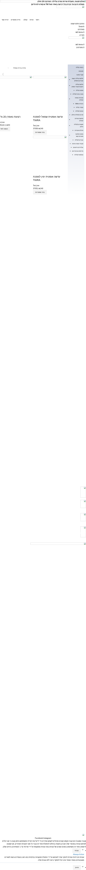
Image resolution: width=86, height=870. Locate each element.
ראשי (84, 750)
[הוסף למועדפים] (36, 112)
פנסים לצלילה (79, 111)
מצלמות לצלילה (78, 155)
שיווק (77, 867)
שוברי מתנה (79, 75)
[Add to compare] (48, 112)
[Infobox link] (44, 493)
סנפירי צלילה (79, 107)
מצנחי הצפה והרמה (77, 143)
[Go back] (81, 52)
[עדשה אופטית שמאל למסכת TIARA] (50, 93)
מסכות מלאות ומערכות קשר (79, 135)
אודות (84, 754)
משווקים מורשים (80, 784)
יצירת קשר (82, 758)
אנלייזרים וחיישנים (78, 147)
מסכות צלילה (79, 90)
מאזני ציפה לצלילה (78, 94)
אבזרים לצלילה (79, 140)
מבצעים (81, 71)
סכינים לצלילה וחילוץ (77, 115)
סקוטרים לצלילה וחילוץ (78, 125)
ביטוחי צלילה (79, 67)
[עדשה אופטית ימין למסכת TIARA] (50, 152)
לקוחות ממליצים (80, 780)
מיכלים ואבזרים (79, 130)
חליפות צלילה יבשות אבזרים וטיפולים (77, 80)
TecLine (36, 126)
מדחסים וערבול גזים (77, 151)
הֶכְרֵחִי (77, 850)
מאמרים (83, 791)
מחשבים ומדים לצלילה (79, 120)
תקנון (84, 762)
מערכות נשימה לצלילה (79, 99)
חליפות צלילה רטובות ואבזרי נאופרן (77, 85)
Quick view (42, 112)
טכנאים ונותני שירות (79, 776)
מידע (84, 787)
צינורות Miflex (79, 103)
